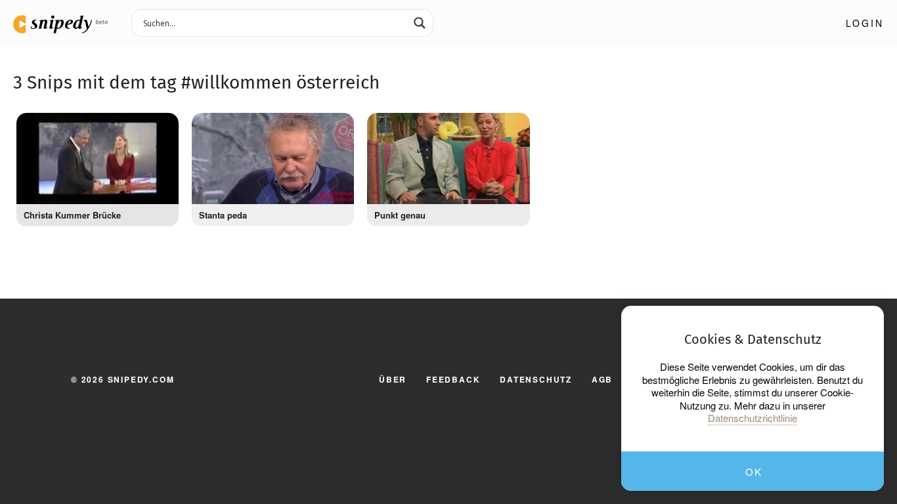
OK (753, 471)
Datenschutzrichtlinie (752, 418)
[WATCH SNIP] (162, 126)
